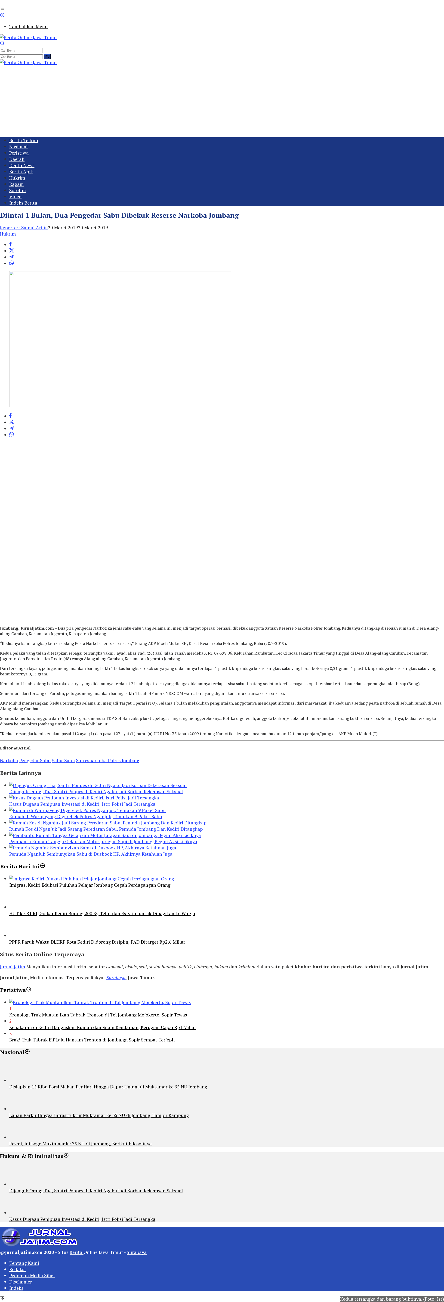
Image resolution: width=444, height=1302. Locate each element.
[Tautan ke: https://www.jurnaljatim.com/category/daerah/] (42, 866)
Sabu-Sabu (63, 760)
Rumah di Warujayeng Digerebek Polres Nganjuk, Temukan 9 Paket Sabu (85, 816)
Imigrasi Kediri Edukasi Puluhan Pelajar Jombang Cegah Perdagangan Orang (89, 885)
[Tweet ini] (11, 251)
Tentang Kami (24, 1263)
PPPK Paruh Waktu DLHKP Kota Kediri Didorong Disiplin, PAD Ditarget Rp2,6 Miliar (97, 942)
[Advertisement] (222, 100)
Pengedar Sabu (35, 760)
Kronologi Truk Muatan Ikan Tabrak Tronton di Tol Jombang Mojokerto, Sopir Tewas (98, 1015)
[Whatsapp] (11, 263)
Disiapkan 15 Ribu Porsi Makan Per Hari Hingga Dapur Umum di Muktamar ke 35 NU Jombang (108, 1087)
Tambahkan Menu (28, 26)
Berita (76, 1252)
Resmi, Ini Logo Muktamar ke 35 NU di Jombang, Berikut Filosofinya (80, 1143)
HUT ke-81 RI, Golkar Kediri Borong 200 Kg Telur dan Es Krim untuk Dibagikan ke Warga (102, 913)
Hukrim (8, 234)
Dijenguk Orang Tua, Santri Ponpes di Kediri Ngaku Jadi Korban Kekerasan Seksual (96, 791)
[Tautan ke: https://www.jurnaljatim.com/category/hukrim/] (66, 1156)
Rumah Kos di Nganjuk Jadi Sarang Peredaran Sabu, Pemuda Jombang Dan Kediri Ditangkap (106, 829)
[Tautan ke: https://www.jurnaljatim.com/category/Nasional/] (27, 1052)
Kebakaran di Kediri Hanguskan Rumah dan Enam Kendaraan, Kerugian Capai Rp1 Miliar (102, 1027)
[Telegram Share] (11, 257)
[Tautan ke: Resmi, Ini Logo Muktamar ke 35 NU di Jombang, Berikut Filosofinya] (19, 1137)
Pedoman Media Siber (32, 1275)
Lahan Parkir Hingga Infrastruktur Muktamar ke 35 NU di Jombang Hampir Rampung (99, 1115)
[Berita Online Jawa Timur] (28, 37)
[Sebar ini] (10, 245)
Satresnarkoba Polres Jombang (108, 760)
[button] (47, 56)
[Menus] (2, 9)
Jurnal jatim (12, 966)
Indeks (16, 1288)
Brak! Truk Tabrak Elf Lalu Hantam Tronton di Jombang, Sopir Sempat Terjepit (92, 1040)
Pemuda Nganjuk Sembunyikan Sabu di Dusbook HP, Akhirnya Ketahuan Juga (91, 854)
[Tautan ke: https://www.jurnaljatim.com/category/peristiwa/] (28, 990)
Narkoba (9, 760)
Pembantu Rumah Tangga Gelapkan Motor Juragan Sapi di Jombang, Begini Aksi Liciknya (103, 841)
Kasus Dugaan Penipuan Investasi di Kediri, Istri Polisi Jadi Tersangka (82, 804)
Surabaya (116, 977)
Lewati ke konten (18, 3)
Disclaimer (20, 1282)
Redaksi (17, 1269)
